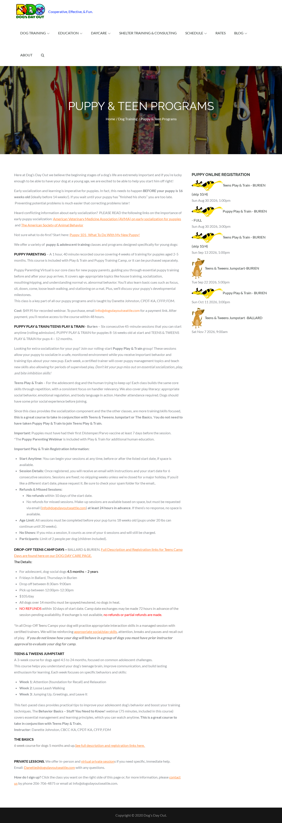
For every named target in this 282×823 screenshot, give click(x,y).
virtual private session (97, 761)
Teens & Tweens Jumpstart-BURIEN (232, 268)
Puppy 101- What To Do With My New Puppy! (105, 235)
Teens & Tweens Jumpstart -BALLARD (233, 318)
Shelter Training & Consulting (148, 33)
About (26, 55)
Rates (220, 33)
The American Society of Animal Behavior (52, 225)
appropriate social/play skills (95, 631)
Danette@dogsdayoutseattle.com (49, 767)
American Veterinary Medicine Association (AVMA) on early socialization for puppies (117, 219)
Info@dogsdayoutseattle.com (63, 508)
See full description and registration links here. (110, 745)
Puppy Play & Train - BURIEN (245, 293)
